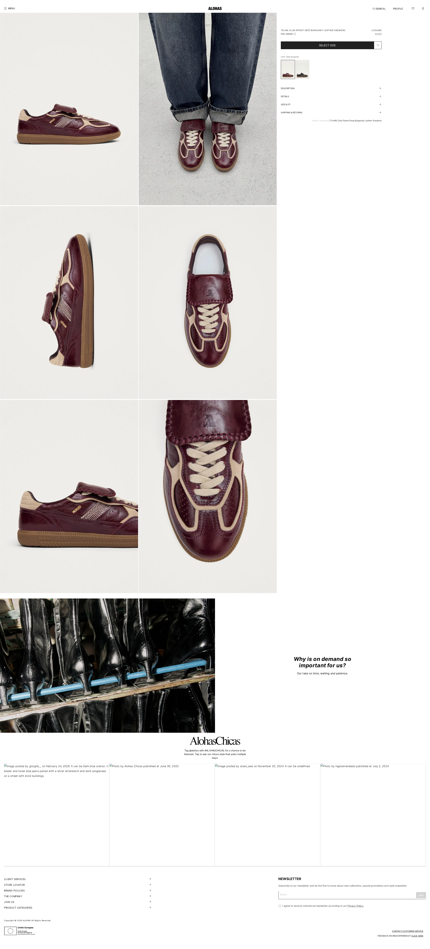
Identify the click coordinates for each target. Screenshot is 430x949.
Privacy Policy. (356, 905)
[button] (9, 8)
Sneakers (324, 120)
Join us (9, 902)
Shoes (315, 120)
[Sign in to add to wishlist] (378, 45)
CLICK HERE (417, 936)
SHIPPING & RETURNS (291, 112)
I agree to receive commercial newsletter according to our (323, 905)
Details (285, 96)
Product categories (18, 907)
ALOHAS (27, 920)
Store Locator (14, 884)
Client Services (15, 879)
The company (13, 896)
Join (421, 895)
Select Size (327, 45)
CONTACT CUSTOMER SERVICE (407, 931)
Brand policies (14, 890)
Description (287, 88)
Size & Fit (286, 104)
